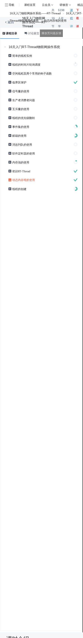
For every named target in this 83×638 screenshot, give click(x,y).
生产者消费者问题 (23, 100)
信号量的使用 (20, 91)
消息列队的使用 (22, 144)
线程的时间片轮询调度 (26, 64)
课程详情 (71, 22)
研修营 (64, 4)
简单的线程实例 (22, 55)
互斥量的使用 (20, 108)
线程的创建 (19, 188)
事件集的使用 (20, 126)
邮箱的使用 (19, 135)
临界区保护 (19, 82)
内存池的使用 (20, 162)
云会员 (46, 4)
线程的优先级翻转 (23, 117)
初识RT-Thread (21, 171)
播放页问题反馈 (51, 33)
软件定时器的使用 (23, 153)
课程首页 (29, 4)
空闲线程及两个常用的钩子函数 (32, 73)
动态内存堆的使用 (23, 179)
